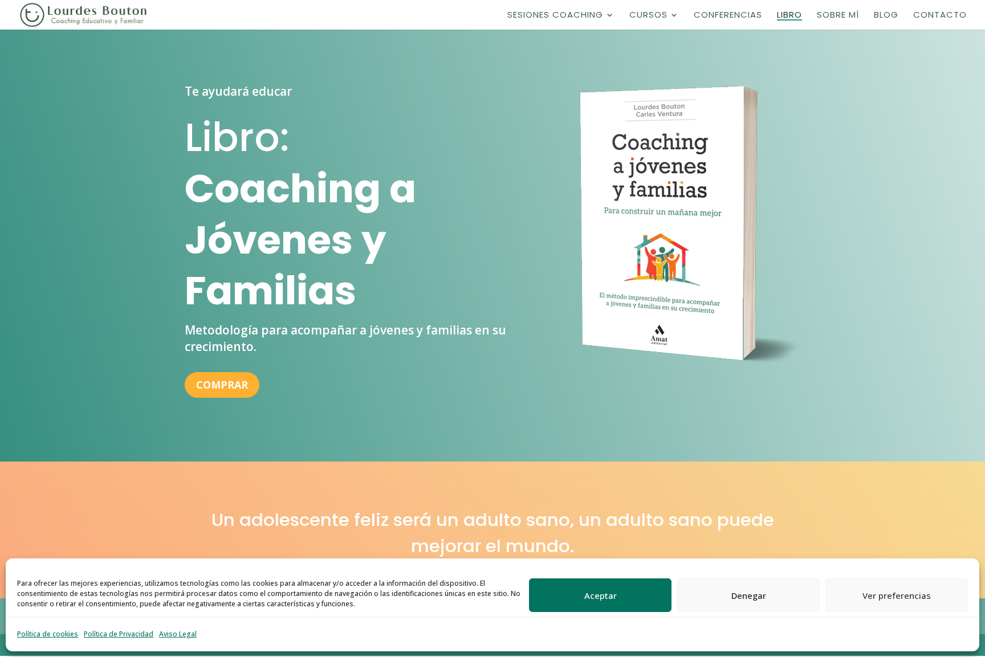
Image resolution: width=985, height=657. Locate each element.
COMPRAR (222, 384)
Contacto (940, 16)
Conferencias (728, 16)
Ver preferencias (896, 595)
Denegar (748, 595)
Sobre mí (838, 16)
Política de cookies (47, 634)
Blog (886, 16)
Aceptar (600, 595)
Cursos (648, 16)
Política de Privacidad (118, 634)
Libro (789, 16)
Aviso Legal (178, 634)
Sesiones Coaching (555, 16)
